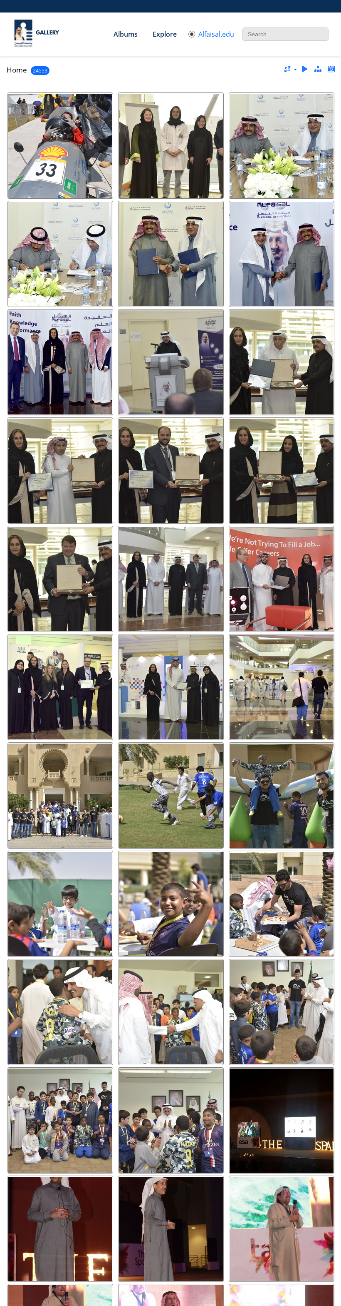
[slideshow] (305, 69)
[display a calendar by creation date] (331, 69)
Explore (165, 34)
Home (17, 70)
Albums (126, 34)
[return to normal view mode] (318, 69)
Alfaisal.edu (216, 34)
